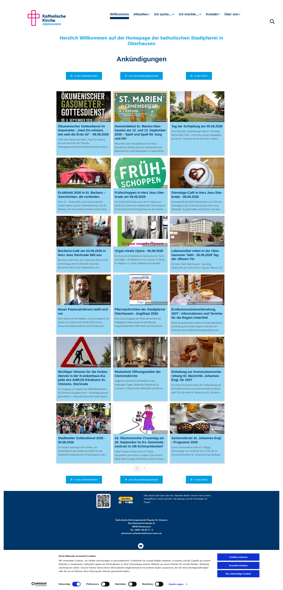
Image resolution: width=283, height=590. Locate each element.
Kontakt (212, 14)
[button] (84, 76)
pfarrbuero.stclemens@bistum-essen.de (141, 533)
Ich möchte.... (189, 14)
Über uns (231, 14)
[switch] (105, 584)
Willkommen (119, 14)
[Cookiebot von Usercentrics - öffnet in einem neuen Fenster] (39, 584)
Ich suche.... (163, 14)
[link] (141, 15)
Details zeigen (176, 584)
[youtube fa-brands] (141, 546)
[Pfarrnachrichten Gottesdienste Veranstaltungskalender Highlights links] (149, 15)
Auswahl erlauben (238, 565)
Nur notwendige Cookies (238, 573)
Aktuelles (140, 14)
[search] (272, 21)
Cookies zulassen (238, 557)
